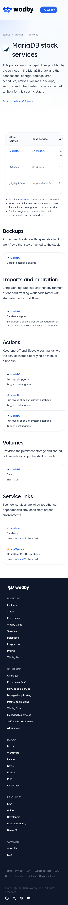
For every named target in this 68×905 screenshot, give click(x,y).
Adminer (14, 167)
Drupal (10, 746)
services (24, 199)
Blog (9, 854)
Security (19, 876)
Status (10, 830)
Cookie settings (47, 876)
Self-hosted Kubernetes (20, 721)
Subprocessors (42, 870)
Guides (11, 810)
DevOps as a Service (18, 688)
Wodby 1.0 (13, 657)
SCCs (8, 876)
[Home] (18, 10)
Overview (12, 675)
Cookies (31, 876)
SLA (56, 870)
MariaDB (19, 34)
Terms (8, 870)
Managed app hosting (19, 695)
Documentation (15, 823)
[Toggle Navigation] (63, 9)
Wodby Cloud (14, 624)
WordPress (13, 752)
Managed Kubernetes (19, 715)
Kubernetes (13, 618)
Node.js (11, 772)
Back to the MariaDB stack (18, 101)
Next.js (11, 766)
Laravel (11, 759)
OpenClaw (13, 785)
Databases (13, 637)
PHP (9, 779)
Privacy (19, 870)
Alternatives (13, 728)
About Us (12, 848)
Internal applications (18, 701)
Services (12, 631)
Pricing (11, 650)
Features (12, 605)
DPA (29, 870)
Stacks (6, 34)
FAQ (9, 803)
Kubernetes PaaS (16, 682)
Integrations (13, 644)
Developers (13, 817)
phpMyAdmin (17, 183)
